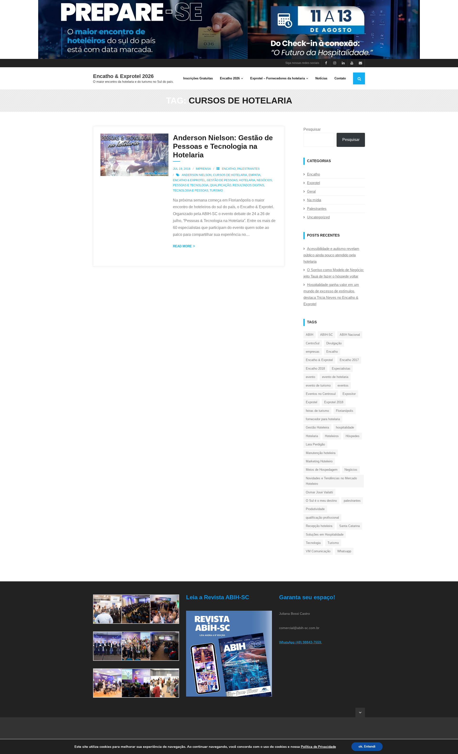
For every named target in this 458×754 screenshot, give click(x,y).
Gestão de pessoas (222, 180)
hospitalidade (345, 427)
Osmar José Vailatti (319, 492)
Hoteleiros (332, 436)
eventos (343, 385)
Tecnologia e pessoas (190, 190)
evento (310, 377)
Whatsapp (344, 551)
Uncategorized (318, 217)
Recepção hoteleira (319, 526)
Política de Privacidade (318, 746)
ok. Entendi (367, 746)
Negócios (264, 180)
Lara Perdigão (315, 444)
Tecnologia (313, 543)
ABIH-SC (326, 334)
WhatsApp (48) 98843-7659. (300, 642)
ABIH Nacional (350, 334)
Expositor (349, 394)
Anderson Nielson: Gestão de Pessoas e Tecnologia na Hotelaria (223, 146)
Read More (182, 246)
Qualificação (220, 185)
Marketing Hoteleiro (319, 461)
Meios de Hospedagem (322, 469)
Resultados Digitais (248, 185)
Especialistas (341, 368)
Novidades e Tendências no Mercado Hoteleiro (331, 480)
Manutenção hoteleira (320, 453)
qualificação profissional (322, 517)
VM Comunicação (318, 551)
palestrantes (352, 500)
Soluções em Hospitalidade (325, 534)
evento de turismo (318, 385)
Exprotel (313, 183)
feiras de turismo (317, 411)
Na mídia (314, 200)
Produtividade (315, 509)
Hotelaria (247, 180)
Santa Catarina (349, 526)
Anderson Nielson (197, 175)
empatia (254, 175)
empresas (312, 351)
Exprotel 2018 (333, 402)
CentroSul (312, 343)
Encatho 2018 (315, 368)
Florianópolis (344, 411)
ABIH (309, 334)
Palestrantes (248, 168)
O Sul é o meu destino (321, 500)
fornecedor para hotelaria (323, 419)
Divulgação (334, 343)
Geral (311, 191)
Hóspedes (352, 436)
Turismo (216, 190)
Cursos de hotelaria (230, 175)
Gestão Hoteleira (317, 427)
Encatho (229, 168)
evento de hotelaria (335, 377)
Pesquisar (312, 129)
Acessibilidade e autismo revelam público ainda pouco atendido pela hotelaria (331, 255)
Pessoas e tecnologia (190, 185)
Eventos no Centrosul (321, 394)
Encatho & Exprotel (189, 180)
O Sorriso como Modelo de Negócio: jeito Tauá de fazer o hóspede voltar (333, 273)
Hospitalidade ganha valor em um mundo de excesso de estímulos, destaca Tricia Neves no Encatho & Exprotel (331, 294)
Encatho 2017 (349, 360)
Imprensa (203, 168)
